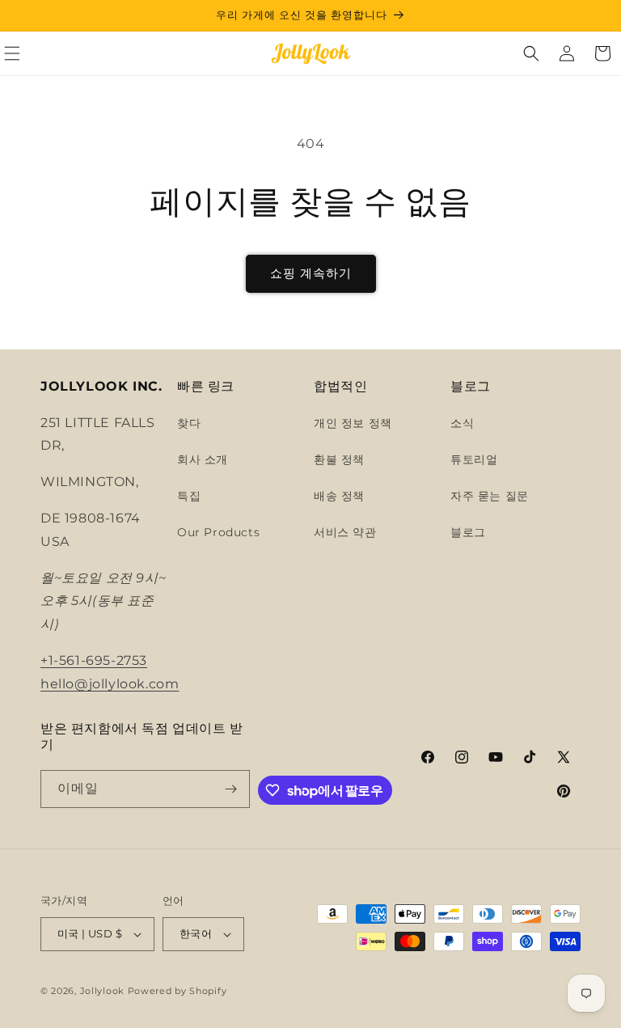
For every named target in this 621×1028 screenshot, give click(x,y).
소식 (462, 423)
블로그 (468, 532)
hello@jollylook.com (109, 684)
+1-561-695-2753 (93, 660)
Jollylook (102, 990)
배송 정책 (339, 496)
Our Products (218, 532)
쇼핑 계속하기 (311, 273)
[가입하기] (231, 789)
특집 (189, 496)
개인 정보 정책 (353, 423)
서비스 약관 (345, 532)
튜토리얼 (473, 459)
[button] (531, 53)
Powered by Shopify (177, 990)
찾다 (189, 423)
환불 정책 (339, 459)
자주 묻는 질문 (489, 496)
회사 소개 (202, 459)
